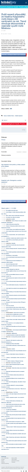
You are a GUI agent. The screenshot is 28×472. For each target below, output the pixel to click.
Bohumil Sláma (9, 329)
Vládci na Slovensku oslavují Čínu (12, 224)
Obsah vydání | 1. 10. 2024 (8, 208)
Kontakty (3, 459)
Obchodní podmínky (5, 463)
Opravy (2, 460)
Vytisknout (5, 120)
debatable (13, 243)
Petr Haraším (8, 368)
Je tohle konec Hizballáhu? (11, 409)
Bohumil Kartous (9, 392)
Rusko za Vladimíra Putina (9, 115)
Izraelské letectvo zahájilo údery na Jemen (14, 314)
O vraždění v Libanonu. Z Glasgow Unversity (14, 361)
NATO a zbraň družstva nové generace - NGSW (15, 421)
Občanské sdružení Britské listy (14, 467)
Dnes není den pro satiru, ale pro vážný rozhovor (15, 307)
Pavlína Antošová (9, 312)
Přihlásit (3, 140)
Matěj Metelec (8, 220)
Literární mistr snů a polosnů (19, 312)
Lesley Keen (8, 219)
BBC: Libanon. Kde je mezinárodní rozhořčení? (15, 215)
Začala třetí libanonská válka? (12, 264)
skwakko (13, 348)
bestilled (13, 219)
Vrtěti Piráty (15, 392)
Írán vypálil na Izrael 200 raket (12, 210)
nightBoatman (14, 333)
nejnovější (19, 152)
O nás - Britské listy (4, 458)
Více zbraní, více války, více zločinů (13, 217)
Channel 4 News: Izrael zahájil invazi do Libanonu (15, 229)
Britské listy (11, 3)
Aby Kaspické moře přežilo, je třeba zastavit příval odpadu (13, 165)
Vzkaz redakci (14, 459)
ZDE (11, 108)
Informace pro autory (15, 460)
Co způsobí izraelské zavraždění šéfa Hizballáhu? (15, 335)
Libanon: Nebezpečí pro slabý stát (12, 269)
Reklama (3, 462)
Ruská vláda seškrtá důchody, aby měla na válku (15, 404)
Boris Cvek (8, 316)
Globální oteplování (18, 115)
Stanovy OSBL (14, 458)
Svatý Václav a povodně (15, 362)
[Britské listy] (14, 55)
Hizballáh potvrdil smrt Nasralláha (12, 343)
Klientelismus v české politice (12, 255)
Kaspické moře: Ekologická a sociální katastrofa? (11, 181)
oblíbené (24, 152)
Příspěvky (13, 462)
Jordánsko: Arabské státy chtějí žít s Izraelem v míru (16, 238)
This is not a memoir (10, 305)
